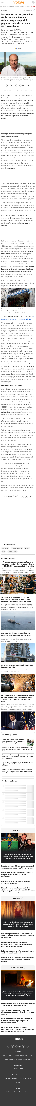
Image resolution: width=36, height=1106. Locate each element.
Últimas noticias (12, 551)
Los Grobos (5, 548)
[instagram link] (16, 1046)
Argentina (7, 1078)
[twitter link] (12, 1046)
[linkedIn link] (27, 1046)
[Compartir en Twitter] (15, 86)
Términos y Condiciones (12, 1092)
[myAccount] (33, 2)
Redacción (15, 1068)
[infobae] (18, 2)
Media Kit (18, 1082)
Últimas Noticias (22, 1059)
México (31, 1055)
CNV (3, 551)
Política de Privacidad (24, 1092)
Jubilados (19, 6)
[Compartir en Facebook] (11, 86)
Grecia (25, 6)
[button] (2, 2)
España (17, 1055)
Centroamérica (13, 1059)
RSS (29, 1059)
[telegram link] (23, 1046)
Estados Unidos (24, 1055)
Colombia (10, 1055)
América (5, 1055)
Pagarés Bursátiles (17, 548)
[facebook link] (8, 1046)
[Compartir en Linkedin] (19, 86)
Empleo (21, 1068)
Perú (6, 1059)
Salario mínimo (7, 6)
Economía (4, 10)
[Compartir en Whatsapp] (7, 86)
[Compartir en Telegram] (23, 86)
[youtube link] (20, 1046)
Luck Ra (14, 6)
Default (27, 548)
